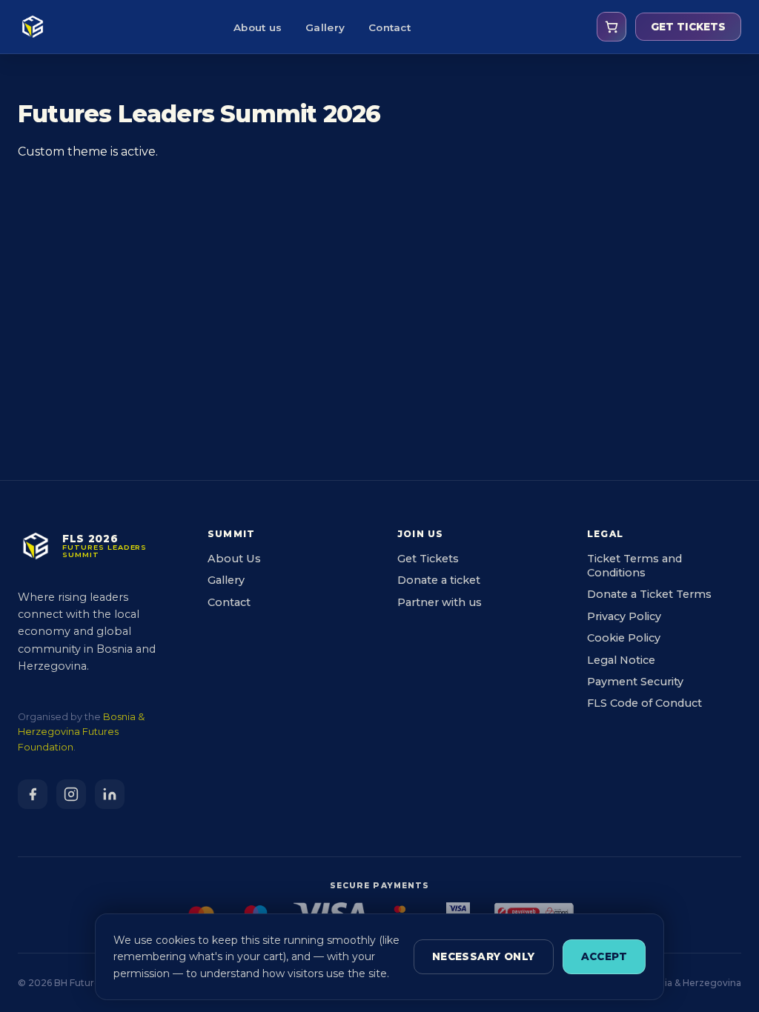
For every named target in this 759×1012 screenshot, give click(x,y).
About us (257, 27)
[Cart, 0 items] (611, 26)
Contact (389, 27)
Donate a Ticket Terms (649, 594)
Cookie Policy (623, 638)
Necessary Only (483, 956)
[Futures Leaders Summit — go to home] (32, 26)
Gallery (325, 27)
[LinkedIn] (110, 794)
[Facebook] (32, 794)
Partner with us (439, 602)
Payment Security (635, 681)
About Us (234, 558)
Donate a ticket (438, 580)
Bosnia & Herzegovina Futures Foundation (81, 732)
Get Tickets (428, 558)
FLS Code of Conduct (644, 703)
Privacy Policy (624, 616)
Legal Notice (621, 660)
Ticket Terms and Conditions (634, 565)
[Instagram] (71, 794)
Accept (604, 956)
